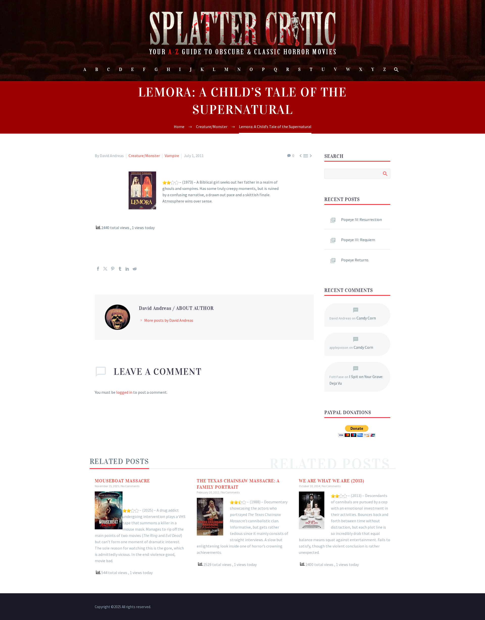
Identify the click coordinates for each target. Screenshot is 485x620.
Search (384, 173)
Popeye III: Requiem (358, 239)
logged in (124, 392)
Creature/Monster (144, 155)
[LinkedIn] (127, 269)
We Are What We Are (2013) (331, 481)
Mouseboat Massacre (122, 481)
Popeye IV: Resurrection (361, 219)
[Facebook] (98, 269)
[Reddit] (135, 269)
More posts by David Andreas (168, 320)
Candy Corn (366, 317)
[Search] (396, 69)
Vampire (172, 155)
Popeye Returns (355, 259)
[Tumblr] (120, 269)
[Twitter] (105, 269)
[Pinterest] (113, 269)
